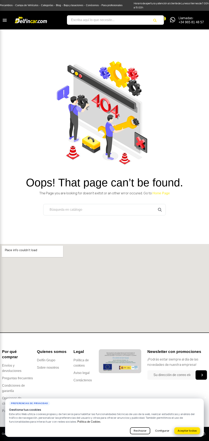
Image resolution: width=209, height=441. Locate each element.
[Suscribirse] (201, 375)
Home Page (161, 193)
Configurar (162, 431)
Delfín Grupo (46, 360)
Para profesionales (111, 5)
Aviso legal (81, 373)
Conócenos (92, 5)
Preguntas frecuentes (17, 378)
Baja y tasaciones (73, 5)
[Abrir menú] (4, 20)
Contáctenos (82, 380)
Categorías (47, 5)
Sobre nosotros (48, 367)
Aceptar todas (187, 431)
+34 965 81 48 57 (191, 22)
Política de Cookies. (89, 421)
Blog (58, 5)
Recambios (6, 5)
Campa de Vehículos (26, 5)
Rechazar (140, 431)
